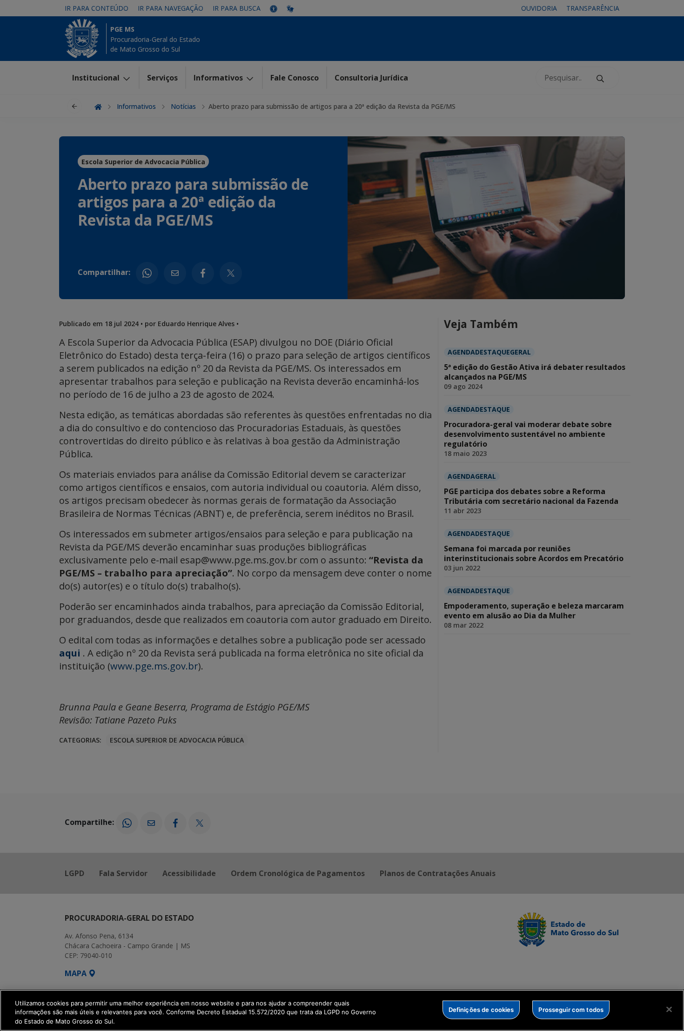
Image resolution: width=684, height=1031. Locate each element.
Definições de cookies (481, 1009)
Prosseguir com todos (571, 1009)
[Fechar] (669, 1009)
